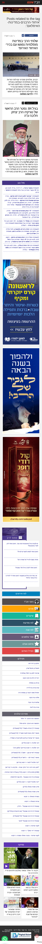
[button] (5, 939)
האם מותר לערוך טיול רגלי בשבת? (26, 575)
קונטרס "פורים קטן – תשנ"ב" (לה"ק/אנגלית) (25, 752)
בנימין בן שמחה (34, 683)
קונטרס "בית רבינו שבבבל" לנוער (29, 821)
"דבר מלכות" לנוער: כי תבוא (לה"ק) (28, 782)
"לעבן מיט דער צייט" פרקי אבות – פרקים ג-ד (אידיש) (22, 767)
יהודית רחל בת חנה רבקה (31, 678)
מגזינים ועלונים (21, 714)
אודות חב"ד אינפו (33, 930)
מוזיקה (21, 844)
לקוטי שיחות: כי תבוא (32, 826)
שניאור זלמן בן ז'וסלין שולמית (29, 673)
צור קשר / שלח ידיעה (20, 930)
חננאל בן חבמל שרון (32, 668)
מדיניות (36, 932)
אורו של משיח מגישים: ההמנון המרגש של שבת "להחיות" (32, 913)
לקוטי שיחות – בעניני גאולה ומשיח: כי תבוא (25, 835)
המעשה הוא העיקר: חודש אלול (29, 723)
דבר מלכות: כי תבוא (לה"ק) (30, 743)
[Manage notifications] (37, 936)
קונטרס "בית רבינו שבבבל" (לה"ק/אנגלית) (26, 816)
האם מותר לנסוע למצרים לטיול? (27, 559)
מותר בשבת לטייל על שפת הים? (27, 567)
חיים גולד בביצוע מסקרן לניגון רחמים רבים (31, 890)
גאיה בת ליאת (34, 707)
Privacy (39, 942)
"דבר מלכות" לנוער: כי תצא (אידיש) (28, 762)
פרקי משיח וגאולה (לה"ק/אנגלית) (28, 791)
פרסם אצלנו (8, 930)
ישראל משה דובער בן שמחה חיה (28, 692)
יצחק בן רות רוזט (33, 663)
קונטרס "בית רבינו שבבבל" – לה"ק (28, 806)
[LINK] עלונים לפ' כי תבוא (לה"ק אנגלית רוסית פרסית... (21, 772)
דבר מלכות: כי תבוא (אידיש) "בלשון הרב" (26, 748)
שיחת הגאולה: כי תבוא (32, 801)
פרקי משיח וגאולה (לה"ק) (31, 787)
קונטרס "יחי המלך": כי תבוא (30, 830)
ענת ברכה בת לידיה (33, 688)
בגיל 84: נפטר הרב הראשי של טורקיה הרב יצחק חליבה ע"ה (21, 112)
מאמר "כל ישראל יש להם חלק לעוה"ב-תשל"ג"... (24, 738)
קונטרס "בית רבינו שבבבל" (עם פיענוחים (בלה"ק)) (23, 811)
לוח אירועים (21, 593)
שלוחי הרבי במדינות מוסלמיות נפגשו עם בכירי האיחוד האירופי (22, 44)
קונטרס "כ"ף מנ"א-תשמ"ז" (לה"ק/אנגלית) (26, 728)
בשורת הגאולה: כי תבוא (31, 796)
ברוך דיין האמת (31, 103)
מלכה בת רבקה (34, 697)
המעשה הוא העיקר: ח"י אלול (30, 718)
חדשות (31, 35)
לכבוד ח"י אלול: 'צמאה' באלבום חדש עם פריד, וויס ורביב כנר (21, 872)
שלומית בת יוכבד (33, 702)
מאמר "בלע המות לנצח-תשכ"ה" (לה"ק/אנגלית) (24, 733)
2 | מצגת (34, 155)
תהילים (21, 658)
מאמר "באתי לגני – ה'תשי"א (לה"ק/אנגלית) (25, 757)
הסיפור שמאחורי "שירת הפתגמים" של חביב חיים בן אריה (12, 911)
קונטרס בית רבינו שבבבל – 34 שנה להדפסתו (25, 777)
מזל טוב (21, 183)
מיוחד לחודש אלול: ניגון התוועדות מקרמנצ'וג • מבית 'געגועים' (13, 891)
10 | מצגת (34, 75)
